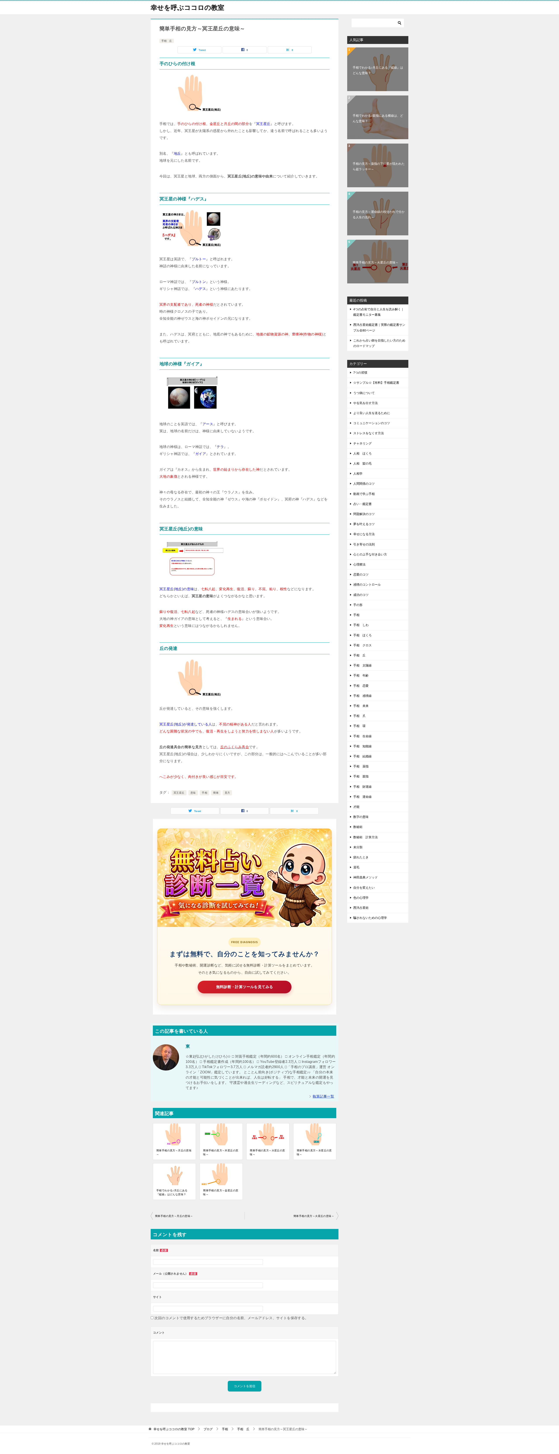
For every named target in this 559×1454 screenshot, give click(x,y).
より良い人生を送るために (371, 413)
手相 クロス (362, 645)
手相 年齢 (361, 675)
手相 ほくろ (362, 635)
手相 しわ (361, 625)
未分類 (357, 847)
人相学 (357, 473)
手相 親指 (361, 776)
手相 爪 (359, 716)
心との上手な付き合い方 (370, 554)
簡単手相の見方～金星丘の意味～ (220, 1192)
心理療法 (359, 564)
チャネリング (362, 443)
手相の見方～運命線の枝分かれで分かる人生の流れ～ (379, 214)
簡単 (216, 792)
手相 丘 (166, 40)
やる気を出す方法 (365, 403)
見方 (227, 792)
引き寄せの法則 (364, 544)
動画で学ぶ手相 (364, 494)
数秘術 (357, 827)
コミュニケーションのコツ (371, 423)
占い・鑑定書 (362, 504)
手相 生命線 (362, 736)
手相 (204, 792)
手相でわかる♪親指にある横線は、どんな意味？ (378, 118)
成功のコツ (361, 595)
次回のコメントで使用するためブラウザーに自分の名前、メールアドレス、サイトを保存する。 (231, 1318)
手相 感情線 (362, 696)
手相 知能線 (362, 746)
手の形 (357, 605)
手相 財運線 (362, 786)
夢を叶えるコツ (364, 524)
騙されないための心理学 (370, 918)
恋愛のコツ (361, 574)
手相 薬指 (361, 766)
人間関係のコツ (364, 483)
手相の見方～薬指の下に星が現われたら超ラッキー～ (379, 166)
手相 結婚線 (362, 756)
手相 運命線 (362, 796)
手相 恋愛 (361, 685)
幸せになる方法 (364, 534)
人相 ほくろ (362, 453)
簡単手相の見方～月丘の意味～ (174, 1152)
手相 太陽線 (362, 665)
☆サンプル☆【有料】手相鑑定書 (376, 382)
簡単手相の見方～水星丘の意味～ (314, 1152)
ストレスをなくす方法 (368, 433)
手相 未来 (361, 706)
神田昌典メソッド (365, 877)
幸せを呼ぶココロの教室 (187, 7)
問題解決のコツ (364, 514)
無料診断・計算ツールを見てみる (244, 987)
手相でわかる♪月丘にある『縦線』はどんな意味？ (172, 1192)
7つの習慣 (360, 372)
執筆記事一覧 (323, 1096)
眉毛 (356, 867)
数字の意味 (361, 817)
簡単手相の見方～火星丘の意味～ (267, 1152)
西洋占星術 (361, 907)
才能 (356, 807)
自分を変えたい (364, 887)
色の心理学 (361, 897)
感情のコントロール (367, 584)
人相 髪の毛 (362, 463)
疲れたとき (361, 857)
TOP (174, 1429)
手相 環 (359, 726)
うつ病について (364, 393)
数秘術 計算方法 (365, 837)
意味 (193, 792)
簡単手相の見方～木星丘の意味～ (220, 1152)
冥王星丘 (179, 792)
